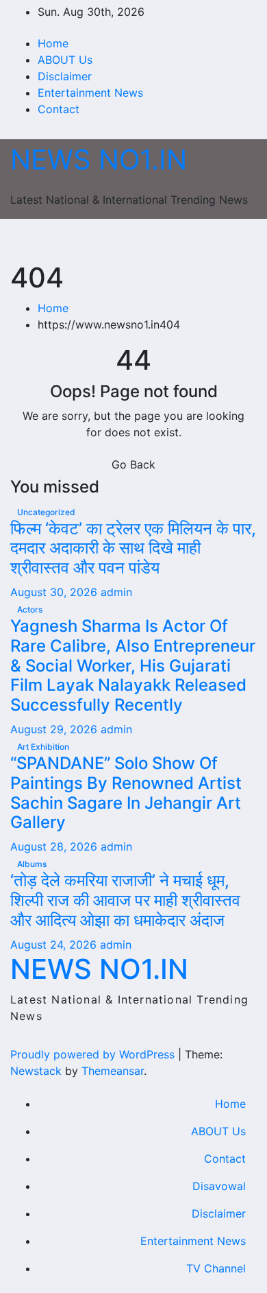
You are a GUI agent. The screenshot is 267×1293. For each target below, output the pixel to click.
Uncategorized (46, 512)
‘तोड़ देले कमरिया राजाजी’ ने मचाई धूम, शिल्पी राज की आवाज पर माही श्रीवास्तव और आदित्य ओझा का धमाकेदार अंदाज (125, 900)
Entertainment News (90, 92)
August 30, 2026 (55, 592)
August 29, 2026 (55, 729)
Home (53, 43)
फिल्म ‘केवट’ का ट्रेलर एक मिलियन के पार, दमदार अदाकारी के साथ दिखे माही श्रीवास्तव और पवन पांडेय (133, 548)
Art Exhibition (43, 747)
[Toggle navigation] (136, 240)
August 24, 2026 (55, 944)
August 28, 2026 (55, 846)
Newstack (36, 1071)
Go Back (133, 464)
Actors (29, 609)
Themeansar (112, 1071)
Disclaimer (65, 76)
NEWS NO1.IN (98, 159)
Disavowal (219, 1186)
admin (116, 592)
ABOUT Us (65, 60)
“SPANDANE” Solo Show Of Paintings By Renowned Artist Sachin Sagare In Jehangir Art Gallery (126, 792)
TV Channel (216, 1268)
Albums (32, 864)
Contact (58, 109)
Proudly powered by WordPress (94, 1054)
